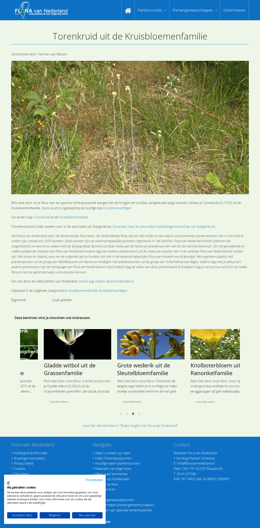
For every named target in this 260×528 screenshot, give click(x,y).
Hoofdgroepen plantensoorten (117, 463)
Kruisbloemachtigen (117, 208)
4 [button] (139, 414)
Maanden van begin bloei (113, 468)
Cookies (19, 468)
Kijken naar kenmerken (111, 474)
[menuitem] (128, 10)
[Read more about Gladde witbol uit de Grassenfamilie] (57, 344)
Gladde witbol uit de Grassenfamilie (49, 369)
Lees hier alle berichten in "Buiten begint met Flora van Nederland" (130, 425)
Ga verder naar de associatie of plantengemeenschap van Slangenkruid (164, 226)
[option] (56, 368)
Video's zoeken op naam (112, 453)
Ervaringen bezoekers (29, 458)
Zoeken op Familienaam (112, 479)
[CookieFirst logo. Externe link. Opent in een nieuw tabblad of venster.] (8, 483)
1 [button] (121, 414)
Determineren (234, 10)
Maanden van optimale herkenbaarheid (123, 510)
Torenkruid (42, 217)
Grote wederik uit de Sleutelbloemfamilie (123, 369)
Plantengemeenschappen (193, 10)
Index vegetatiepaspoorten (114, 500)
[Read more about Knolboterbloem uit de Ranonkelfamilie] (203, 344)
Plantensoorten (150, 10)
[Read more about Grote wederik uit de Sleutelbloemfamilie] (130, 344)
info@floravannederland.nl (196, 463)
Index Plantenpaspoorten (113, 458)
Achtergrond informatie (30, 453)
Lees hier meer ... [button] (39, 402)
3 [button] (133, 414)
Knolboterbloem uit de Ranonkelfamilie (199, 369)
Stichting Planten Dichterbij (195, 458)
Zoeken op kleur (106, 484)
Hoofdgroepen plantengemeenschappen (124, 505)
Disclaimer (21, 474)
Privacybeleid (94, 480)
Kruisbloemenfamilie (73, 217)
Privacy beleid (23, 463)
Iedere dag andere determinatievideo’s (106, 281)
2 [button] (127, 414)
